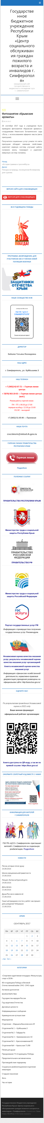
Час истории (7, 1082)
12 (12, 945)
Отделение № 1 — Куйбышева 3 (15, 1028)
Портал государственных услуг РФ (22, 625)
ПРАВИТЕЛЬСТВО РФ (22, 563)
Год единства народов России (14, 998)
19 (12, 950)
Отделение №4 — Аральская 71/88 (16, 1045)
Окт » (9, 959)
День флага (6, 887)
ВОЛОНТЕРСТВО (9, 994)
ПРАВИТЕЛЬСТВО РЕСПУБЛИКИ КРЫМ (22, 501)
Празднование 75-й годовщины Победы (18, 1054)
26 (12, 955)
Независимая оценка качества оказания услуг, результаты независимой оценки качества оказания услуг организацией (22, 659)
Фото (4, 109)
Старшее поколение (10, 1074)
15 (27, 945)
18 (7, 950)
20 (17, 950)
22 (27, 950)
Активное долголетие (10, 990)
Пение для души (8, 1050)
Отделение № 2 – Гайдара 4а (13, 1032)
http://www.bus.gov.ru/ (31, 682)
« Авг (4, 959)
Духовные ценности (10, 1007)
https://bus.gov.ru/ (30, 766)
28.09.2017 (7, 121)
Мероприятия (7, 1020)
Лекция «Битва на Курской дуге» (15, 880)
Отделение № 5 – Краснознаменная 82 (17, 1041)
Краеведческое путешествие (13, 1015)
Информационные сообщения (14, 1011)
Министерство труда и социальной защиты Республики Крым (21, 531)
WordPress (10, 1114)
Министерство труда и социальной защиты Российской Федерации (21, 595)
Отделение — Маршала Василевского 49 (18, 1024)
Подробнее (22, 468)
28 (22, 955)
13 (17, 945)
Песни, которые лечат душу (13, 866)
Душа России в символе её (12, 894)
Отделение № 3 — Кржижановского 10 (17, 1037)
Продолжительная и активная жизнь (16, 1058)
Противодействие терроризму (14, 1062)
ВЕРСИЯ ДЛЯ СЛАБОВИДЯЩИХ (21, 197)
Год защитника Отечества (12, 1002)
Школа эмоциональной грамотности (16, 873)
